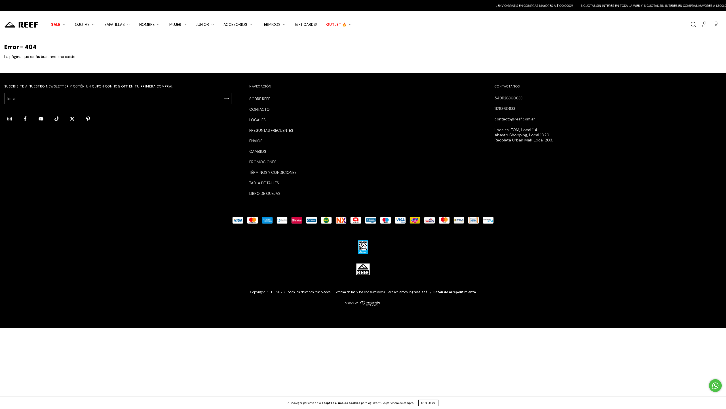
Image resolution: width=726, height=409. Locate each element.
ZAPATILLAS (115, 24)
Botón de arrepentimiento (454, 292)
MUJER (175, 24)
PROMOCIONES (263, 162)
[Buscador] (693, 25)
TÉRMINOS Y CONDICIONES (273, 172)
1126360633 (505, 108)
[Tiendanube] (363, 304)
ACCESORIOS (235, 24)
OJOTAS (82, 24)
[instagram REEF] (10, 118)
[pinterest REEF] (88, 118)
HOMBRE (147, 24)
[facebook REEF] (25, 118)
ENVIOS (256, 141)
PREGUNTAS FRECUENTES (271, 130)
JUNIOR (203, 24)
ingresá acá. (418, 292)
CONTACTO (259, 109)
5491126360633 (509, 98)
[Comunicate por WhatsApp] (715, 385)
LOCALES (257, 120)
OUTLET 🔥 (336, 24)
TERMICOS (271, 24)
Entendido (428, 402)
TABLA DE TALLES (264, 183)
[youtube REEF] (41, 118)
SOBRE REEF (259, 99)
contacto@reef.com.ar (515, 119)
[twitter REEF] (72, 118)
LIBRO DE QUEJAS (264, 193)
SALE (56, 24)
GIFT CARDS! (306, 24)
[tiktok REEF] (57, 118)
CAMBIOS (257, 151)
